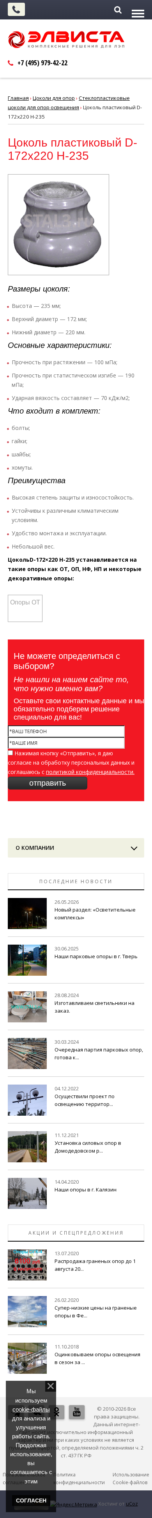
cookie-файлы (31, 1409)
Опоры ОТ (25, 602)
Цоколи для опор (54, 97)
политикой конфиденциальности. (90, 772)
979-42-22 (42, 62)
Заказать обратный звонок (16, 9)
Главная (18, 97)
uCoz (132, 1503)
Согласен (31, 1500)
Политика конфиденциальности (79, 1478)
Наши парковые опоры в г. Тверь (96, 956)
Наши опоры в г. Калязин (86, 1189)
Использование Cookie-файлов (131, 1478)
